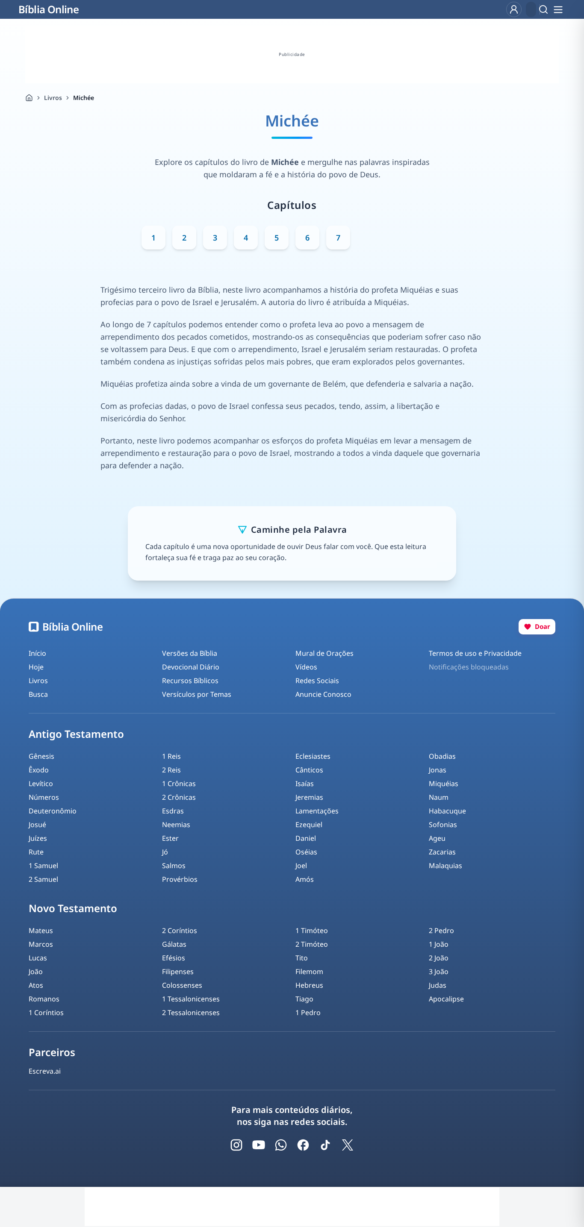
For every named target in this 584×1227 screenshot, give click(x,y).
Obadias (442, 756)
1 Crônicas (179, 783)
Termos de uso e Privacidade (475, 653)
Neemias (176, 824)
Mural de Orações (324, 653)
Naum (438, 797)
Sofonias (443, 824)
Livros (53, 98)
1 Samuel (43, 865)
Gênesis (41, 756)
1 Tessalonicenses (191, 999)
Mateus (41, 930)
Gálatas (174, 944)
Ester (170, 838)
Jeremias (309, 797)
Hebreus (309, 985)
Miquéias (443, 783)
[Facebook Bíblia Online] (303, 1145)
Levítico (41, 783)
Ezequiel (308, 824)
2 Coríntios (179, 930)
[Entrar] (514, 9)
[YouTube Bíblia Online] (258, 1145)
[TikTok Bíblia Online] (325, 1145)
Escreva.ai (45, 1071)
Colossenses (182, 985)
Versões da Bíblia (189, 653)
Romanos (44, 999)
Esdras (173, 811)
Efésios (173, 958)
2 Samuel (43, 879)
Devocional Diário (190, 667)
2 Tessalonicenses (191, 1012)
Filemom (309, 971)
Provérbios (180, 879)
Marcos (41, 944)
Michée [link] (83, 98)
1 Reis (171, 756)
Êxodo (39, 770)
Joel (301, 865)
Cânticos (309, 770)
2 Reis (171, 770)
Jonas (437, 770)
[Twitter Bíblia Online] (347, 1145)
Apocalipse (446, 999)
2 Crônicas (179, 797)
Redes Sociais (317, 680)
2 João (438, 958)
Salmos (174, 865)
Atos (36, 985)
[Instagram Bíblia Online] (236, 1145)
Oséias (306, 852)
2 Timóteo (311, 944)
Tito (301, 958)
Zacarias (442, 852)
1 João (438, 944)
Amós (304, 879)
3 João (438, 971)
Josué (37, 824)
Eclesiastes (312, 756)
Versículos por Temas (196, 694)
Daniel (305, 838)
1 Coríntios (46, 1012)
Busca (38, 694)
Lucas (38, 958)
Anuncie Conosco (323, 694)
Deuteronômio (53, 811)
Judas (437, 985)
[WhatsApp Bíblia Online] (281, 1145)
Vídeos (306, 667)
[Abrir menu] (558, 9)
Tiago (304, 999)
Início (37, 653)
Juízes (38, 838)
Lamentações (317, 811)
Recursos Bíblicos (190, 680)
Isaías (304, 783)
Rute (36, 852)
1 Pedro (308, 1012)
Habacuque (447, 811)
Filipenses (178, 971)
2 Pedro (441, 930)
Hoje (36, 667)
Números (44, 797)
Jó (165, 852)
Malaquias (445, 865)
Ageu (437, 838)
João (36, 971)
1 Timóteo (311, 930)
